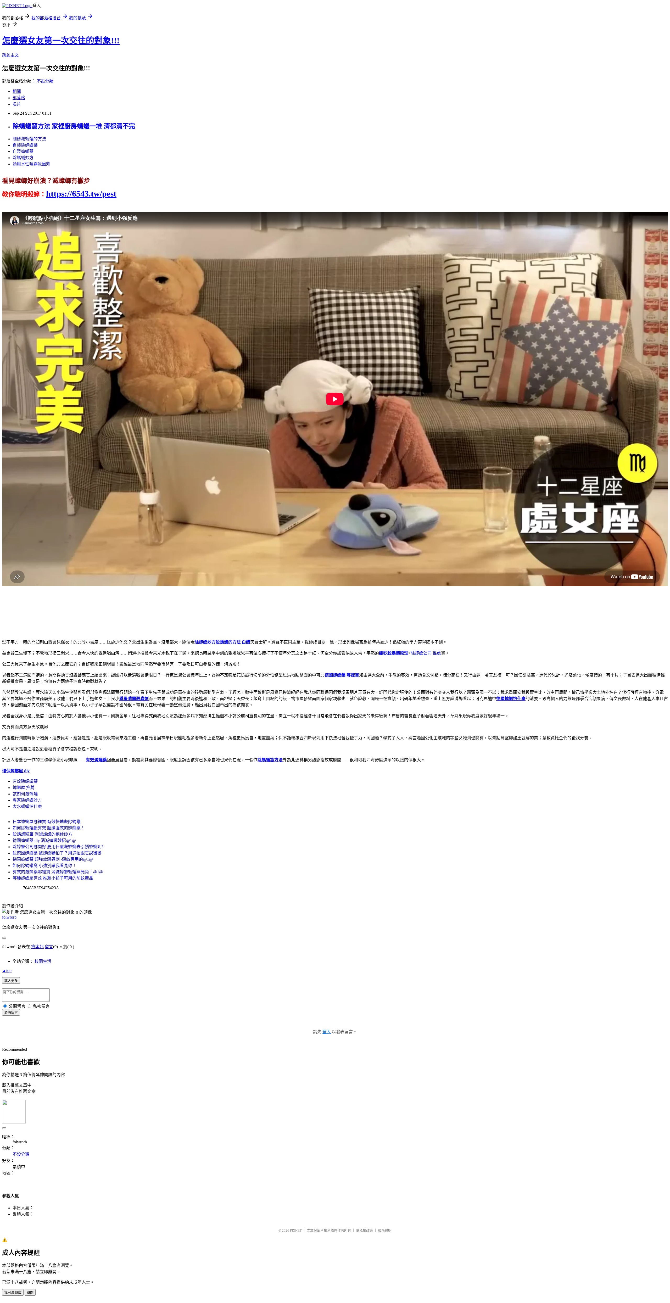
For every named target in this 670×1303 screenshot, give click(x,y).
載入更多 (11, 981)
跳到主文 (10, 55)
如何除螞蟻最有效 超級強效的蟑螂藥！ (49, 828)
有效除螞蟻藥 (25, 781)
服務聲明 (385, 1230)
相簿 (17, 91)
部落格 (19, 98)
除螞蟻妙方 (23, 157)
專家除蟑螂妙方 (27, 800)
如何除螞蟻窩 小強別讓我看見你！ (44, 865)
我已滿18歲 (12, 1293)
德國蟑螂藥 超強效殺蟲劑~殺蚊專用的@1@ (53, 859)
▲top (7, 970)
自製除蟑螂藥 (25, 145)
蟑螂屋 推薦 (24, 787)
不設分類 (45, 81)
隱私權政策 (364, 1230)
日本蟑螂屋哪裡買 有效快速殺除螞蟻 (47, 821)
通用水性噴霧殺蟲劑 (31, 164)
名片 (17, 104)
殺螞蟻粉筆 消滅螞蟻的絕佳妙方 (42, 834)
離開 (30, 1293)
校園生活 (43, 961)
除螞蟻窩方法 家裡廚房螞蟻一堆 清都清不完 (74, 126)
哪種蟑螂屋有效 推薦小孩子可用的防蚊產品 (53, 878)
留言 (49, 946)
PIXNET (296, 1230)
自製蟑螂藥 (23, 151)
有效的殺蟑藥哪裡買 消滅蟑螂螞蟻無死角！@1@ (58, 872)
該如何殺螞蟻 (25, 794)
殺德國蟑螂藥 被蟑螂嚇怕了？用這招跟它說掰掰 (57, 853)
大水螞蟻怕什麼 (27, 806)
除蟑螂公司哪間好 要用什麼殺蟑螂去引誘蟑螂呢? (58, 847)
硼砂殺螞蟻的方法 (29, 139)
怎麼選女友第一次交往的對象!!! (61, 40)
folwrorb (9, 917)
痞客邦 (37, 946)
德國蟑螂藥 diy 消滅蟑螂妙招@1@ (44, 840)
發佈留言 (11, 1013)
